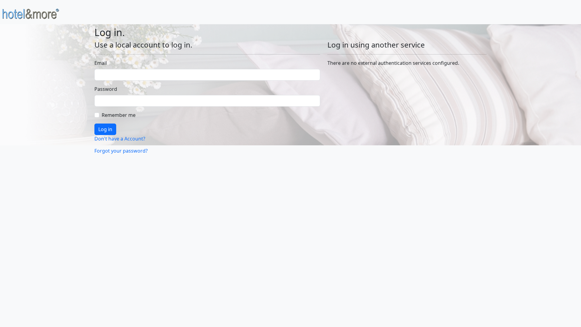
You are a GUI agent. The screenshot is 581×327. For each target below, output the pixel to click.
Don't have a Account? (119, 138)
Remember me (119, 115)
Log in (105, 129)
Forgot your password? (121, 150)
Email (100, 63)
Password (105, 89)
